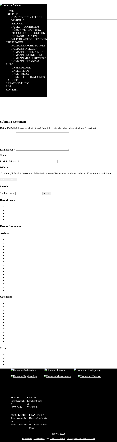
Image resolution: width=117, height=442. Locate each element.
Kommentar (7, 149)
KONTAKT (12, 89)
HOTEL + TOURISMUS (25, 26)
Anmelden (11, 354)
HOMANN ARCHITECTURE (28, 45)
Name (4, 155)
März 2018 (12, 286)
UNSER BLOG (20, 73)
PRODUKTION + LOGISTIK (28, 32)
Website (4, 167)
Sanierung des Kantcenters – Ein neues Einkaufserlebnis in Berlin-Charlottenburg (50, 213)
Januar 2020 (12, 274)
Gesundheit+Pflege (16, 335)
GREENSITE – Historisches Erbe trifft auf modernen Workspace (41, 216)
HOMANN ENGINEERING (27, 54)
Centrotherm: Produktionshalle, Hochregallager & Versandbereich (41, 206)
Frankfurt (11, 331)
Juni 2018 (11, 280)
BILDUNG (17, 23)
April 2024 (12, 261)
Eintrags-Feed (13, 357)
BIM (8, 86)
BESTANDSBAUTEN (24, 36)
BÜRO (9, 64)
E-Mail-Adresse (9, 161)
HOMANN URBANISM (25, 61)
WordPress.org (14, 364)
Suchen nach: (7, 193)
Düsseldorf (12, 325)
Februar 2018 (13, 289)
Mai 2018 (11, 283)
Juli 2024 (11, 252)
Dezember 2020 (14, 264)
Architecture (12, 306)
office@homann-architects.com (81, 438)
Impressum (27, 438)
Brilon (9, 319)
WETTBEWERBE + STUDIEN (29, 39)
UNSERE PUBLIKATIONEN (28, 76)
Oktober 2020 (13, 271)
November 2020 (15, 267)
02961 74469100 (57, 438)
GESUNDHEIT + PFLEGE (26, 17)
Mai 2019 (11, 277)
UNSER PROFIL (21, 67)
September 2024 (15, 249)
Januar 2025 (12, 239)
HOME (10, 10)
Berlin (9, 309)
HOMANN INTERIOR (24, 48)
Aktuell (10, 303)
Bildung (10, 316)
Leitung (10, 338)
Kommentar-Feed (15, 361)
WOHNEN (17, 20)
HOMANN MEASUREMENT (28, 58)
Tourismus (11, 341)
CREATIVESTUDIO (17, 83)
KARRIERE (13, 80)
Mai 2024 (11, 258)
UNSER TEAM (20, 70)
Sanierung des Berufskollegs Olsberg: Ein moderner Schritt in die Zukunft (46, 209)
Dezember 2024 (14, 242)
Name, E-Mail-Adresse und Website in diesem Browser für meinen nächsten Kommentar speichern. (58, 173)
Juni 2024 (11, 255)
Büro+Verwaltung (15, 322)
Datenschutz (39, 438)
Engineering (12, 328)
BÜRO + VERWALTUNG (26, 29)
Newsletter (58, 433)
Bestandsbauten (14, 312)
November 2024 (15, 245)
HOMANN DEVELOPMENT (28, 51)
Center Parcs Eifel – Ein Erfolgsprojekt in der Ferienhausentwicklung (43, 219)
